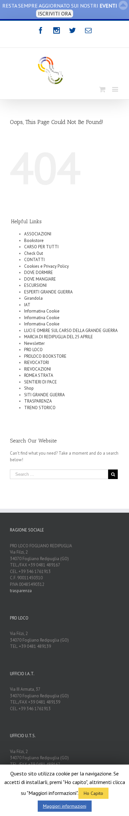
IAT (27, 305)
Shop (29, 388)
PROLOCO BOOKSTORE (45, 356)
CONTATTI (34, 259)
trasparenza (21, 590)
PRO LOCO (33, 349)
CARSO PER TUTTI (41, 247)
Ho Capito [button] (93, 793)
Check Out (33, 253)
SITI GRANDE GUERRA (44, 395)
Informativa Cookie (42, 311)
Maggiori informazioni (64, 806)
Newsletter (34, 343)
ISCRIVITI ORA (54, 13)
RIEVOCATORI (36, 362)
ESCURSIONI (35, 285)
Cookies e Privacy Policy (46, 266)
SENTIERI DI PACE (40, 382)
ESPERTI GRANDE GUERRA (48, 292)
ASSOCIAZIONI (37, 234)
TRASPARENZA (38, 401)
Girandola (33, 298)
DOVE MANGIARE (40, 279)
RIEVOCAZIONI (37, 369)
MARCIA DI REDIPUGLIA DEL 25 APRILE (58, 337)
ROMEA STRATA (38, 375)
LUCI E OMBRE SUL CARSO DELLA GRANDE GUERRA (71, 330)
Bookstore (34, 240)
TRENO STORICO (40, 407)
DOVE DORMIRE (38, 272)
